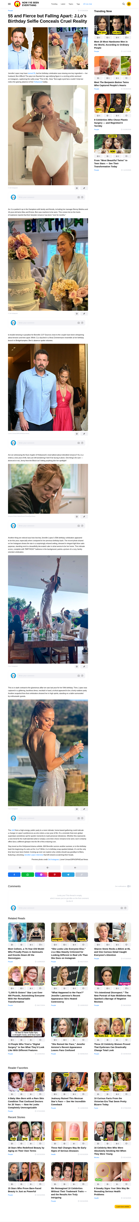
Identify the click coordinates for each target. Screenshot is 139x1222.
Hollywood (38, 82)
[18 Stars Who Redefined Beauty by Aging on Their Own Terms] (26, 1131)
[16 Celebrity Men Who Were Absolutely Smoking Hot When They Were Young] (112, 1131)
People (10, 10)
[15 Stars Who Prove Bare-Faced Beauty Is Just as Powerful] (26, 1172)
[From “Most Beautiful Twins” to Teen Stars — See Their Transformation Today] (112, 144)
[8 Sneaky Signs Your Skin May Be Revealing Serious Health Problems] (112, 1172)
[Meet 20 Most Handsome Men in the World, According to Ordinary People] (112, 25)
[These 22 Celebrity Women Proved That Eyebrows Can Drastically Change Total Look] (112, 1028)
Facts (96, 1108)
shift (13, 830)
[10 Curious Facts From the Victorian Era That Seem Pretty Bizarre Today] (112, 1082)
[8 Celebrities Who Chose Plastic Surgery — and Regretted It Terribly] (112, 104)
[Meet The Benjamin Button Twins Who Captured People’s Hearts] (112, 66)
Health (53, 1154)
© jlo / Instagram (13, 666)
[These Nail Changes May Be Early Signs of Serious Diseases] (69, 1131)
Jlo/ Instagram (53, 859)
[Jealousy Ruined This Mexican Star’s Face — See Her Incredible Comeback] (69, 1082)
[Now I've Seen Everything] (26, 4)
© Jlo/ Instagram (13, 188)
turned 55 (31, 73)
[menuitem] (54, 4)
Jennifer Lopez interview (33, 855)
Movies (96, 1157)
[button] (20, 867)
